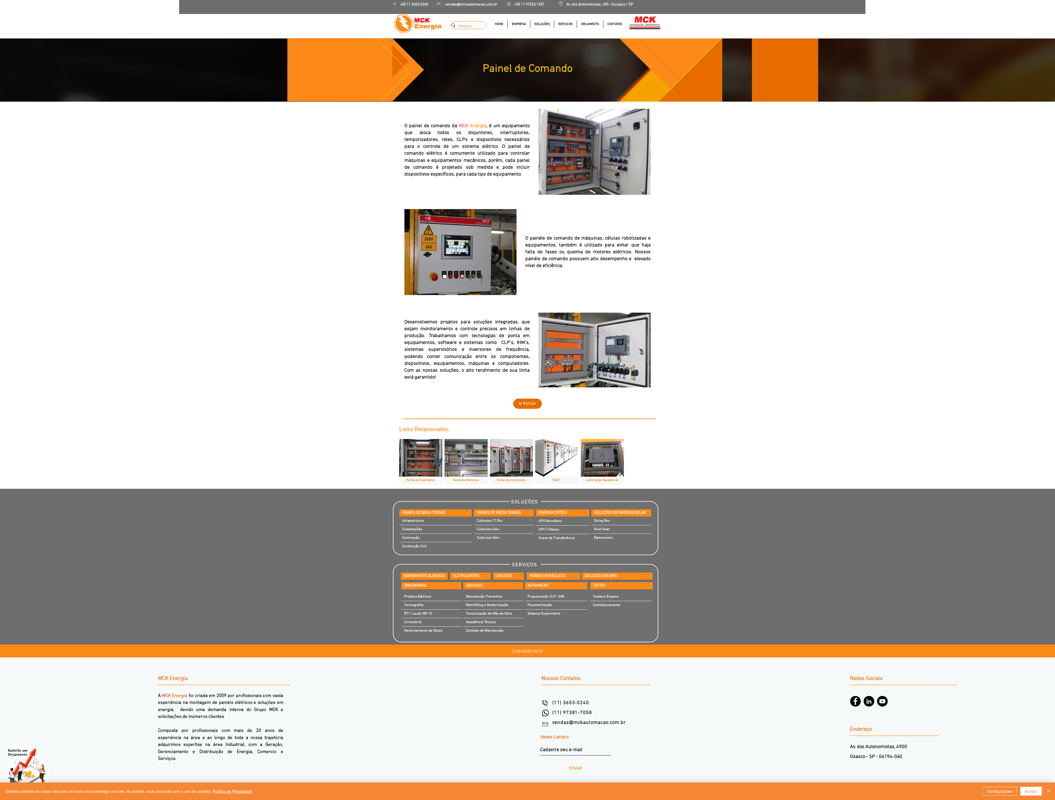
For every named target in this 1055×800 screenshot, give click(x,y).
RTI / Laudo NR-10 (418, 614)
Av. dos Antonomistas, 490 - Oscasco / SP (600, 4)
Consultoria (412, 622)
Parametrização (540, 605)
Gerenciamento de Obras (423, 631)
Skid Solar (602, 529)
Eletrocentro (603, 538)
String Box (602, 521)
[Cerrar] (1048, 791)
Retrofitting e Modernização (487, 605)
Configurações (999, 791)
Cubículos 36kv (488, 538)
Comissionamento (606, 605)
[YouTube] (882, 701)
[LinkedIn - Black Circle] (869, 701)
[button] (542, 24)
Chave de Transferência (556, 538)
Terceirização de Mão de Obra (489, 614)
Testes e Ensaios (605, 597)
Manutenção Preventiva (484, 597)
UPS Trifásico (548, 529)
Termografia (413, 605)
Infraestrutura (413, 521)
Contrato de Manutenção (485, 631)
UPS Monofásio (550, 521)
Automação (411, 538)
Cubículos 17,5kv (489, 521)
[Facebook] (855, 701)
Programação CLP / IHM (546, 597)
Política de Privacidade (232, 791)
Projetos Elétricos (417, 597)
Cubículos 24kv (488, 529)
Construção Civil (414, 546)
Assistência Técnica (481, 622)
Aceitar (1031, 791)
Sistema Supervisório (544, 614)
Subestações (412, 529)
